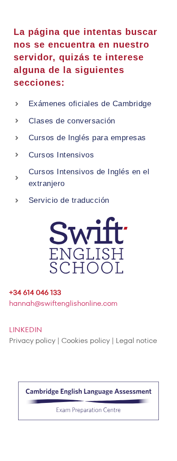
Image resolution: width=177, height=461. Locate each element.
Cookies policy (85, 340)
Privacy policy (32, 340)
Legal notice (136, 340)
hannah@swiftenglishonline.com (63, 303)
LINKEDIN (25, 329)
